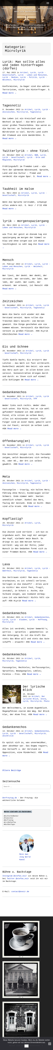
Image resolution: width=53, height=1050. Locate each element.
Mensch (8, 260)
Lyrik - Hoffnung (38, 620)
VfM (35, 399)
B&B (36, 155)
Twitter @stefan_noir (18, 879)
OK (26, 1046)
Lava (6, 564)
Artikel (24, 73)
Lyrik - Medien (10, 77)
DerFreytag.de (9, 798)
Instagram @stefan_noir (14, 876)
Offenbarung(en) (16, 441)
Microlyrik (19, 80)
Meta (6, 477)
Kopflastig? (12, 519)
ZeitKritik (8, 736)
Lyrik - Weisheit (33, 267)
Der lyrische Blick (34, 688)
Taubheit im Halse (18, 189)
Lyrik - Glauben (18, 620)
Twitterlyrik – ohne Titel (25, 151)
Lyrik (33, 73)
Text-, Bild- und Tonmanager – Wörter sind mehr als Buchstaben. (26, 10)
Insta (43, 699)
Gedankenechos (14, 392)
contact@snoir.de (20, 891)
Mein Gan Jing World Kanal (24, 857)
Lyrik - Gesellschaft (13, 157)
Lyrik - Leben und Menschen (32, 75)
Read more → (9, 93)
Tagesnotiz (11, 105)
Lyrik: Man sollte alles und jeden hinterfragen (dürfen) (23, 65)
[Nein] (49, 1043)
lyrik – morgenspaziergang (25, 221)
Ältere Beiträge (11, 770)
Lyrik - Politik (28, 77)
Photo (46, 701)
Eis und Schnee (15, 347)
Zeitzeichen (12, 301)
